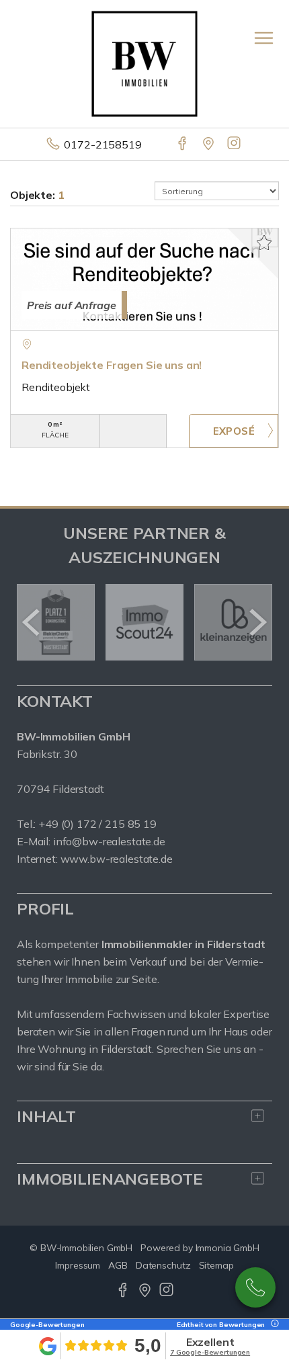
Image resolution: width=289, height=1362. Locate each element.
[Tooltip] (273, 1324)
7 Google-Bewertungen (210, 1352)
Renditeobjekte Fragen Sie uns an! (112, 365)
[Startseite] (144, 62)
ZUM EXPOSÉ (233, 431)
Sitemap (216, 1265)
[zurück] (32, 622)
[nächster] (257, 622)
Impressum (77, 1265)
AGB (118, 1265)
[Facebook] (183, 144)
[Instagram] (235, 144)
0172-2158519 (102, 144)
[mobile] (264, 38)
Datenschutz (163, 1265)
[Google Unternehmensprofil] (209, 144)
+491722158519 (255, 1287)
